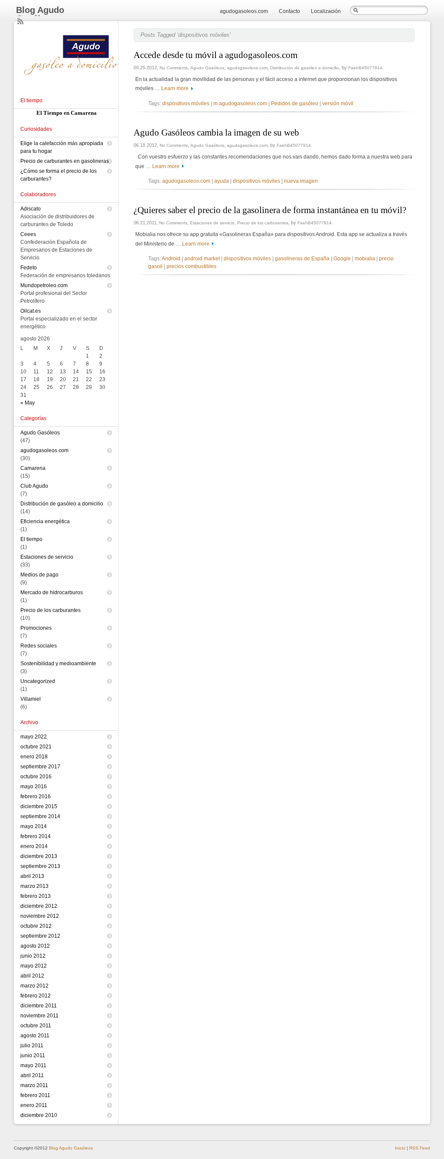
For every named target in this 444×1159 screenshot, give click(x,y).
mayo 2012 (33, 966)
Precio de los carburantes (262, 222)
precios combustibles (191, 266)
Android (171, 259)
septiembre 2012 (40, 936)
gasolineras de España (302, 259)
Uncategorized (37, 681)
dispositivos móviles (185, 103)
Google (342, 259)
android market (202, 259)
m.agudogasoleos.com (240, 103)
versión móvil (337, 103)
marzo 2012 (34, 986)
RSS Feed (419, 1148)
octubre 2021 (36, 747)
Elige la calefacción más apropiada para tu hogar (61, 147)
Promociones (36, 628)
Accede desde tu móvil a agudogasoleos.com (215, 55)
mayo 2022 (33, 737)
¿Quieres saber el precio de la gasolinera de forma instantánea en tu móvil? (270, 210)
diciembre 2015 (38, 806)
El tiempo (31, 539)
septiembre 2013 (40, 866)
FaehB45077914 (365, 67)
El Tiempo (49, 113)
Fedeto (28, 268)
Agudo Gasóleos (207, 67)
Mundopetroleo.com (44, 285)
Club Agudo (34, 486)
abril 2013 (32, 876)
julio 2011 (31, 1045)
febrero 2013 (35, 896)
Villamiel (30, 699)
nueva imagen (301, 181)
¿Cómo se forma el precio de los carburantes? (58, 175)
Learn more (175, 88)
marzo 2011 (34, 1085)
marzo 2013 (34, 886)
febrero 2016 (35, 796)
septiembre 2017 (40, 767)
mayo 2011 (33, 1065)
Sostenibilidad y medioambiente (58, 663)
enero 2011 (33, 1105)
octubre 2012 (36, 926)
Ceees (28, 234)
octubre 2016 (36, 777)
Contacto (289, 11)
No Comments (174, 67)
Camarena (33, 468)
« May (27, 403)
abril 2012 (32, 976)
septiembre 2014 (40, 816)
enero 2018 (34, 757)
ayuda (221, 181)
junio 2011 (32, 1055)
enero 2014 (34, 846)
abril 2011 (32, 1075)
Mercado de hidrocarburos (51, 592)
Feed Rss (20, 22)
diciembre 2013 (38, 856)
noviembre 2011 (39, 1016)
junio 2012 (33, 956)
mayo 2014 (33, 826)
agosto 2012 (35, 946)
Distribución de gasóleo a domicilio (304, 67)
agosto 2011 (34, 1036)
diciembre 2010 (38, 1115)
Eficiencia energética (45, 521)
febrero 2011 (35, 1095)
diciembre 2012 (38, 906)
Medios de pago (39, 575)
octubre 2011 (35, 1026)
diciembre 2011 (38, 1006)
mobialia (365, 259)
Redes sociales (38, 646)
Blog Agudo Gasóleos (40, 14)
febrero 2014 (35, 836)
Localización (326, 11)
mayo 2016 (33, 786)
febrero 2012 (35, 996)
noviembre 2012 (39, 916)
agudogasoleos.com (244, 11)
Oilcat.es (30, 311)
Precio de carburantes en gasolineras (64, 161)
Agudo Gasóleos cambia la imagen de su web (216, 132)
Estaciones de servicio (212, 222)
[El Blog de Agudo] (73, 85)
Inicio (400, 1148)
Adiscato (30, 209)
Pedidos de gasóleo (294, 103)
